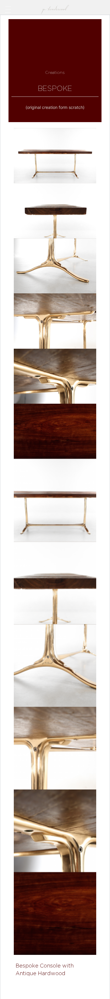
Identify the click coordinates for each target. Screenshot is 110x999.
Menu (8, 8)
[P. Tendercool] (55, 8)
